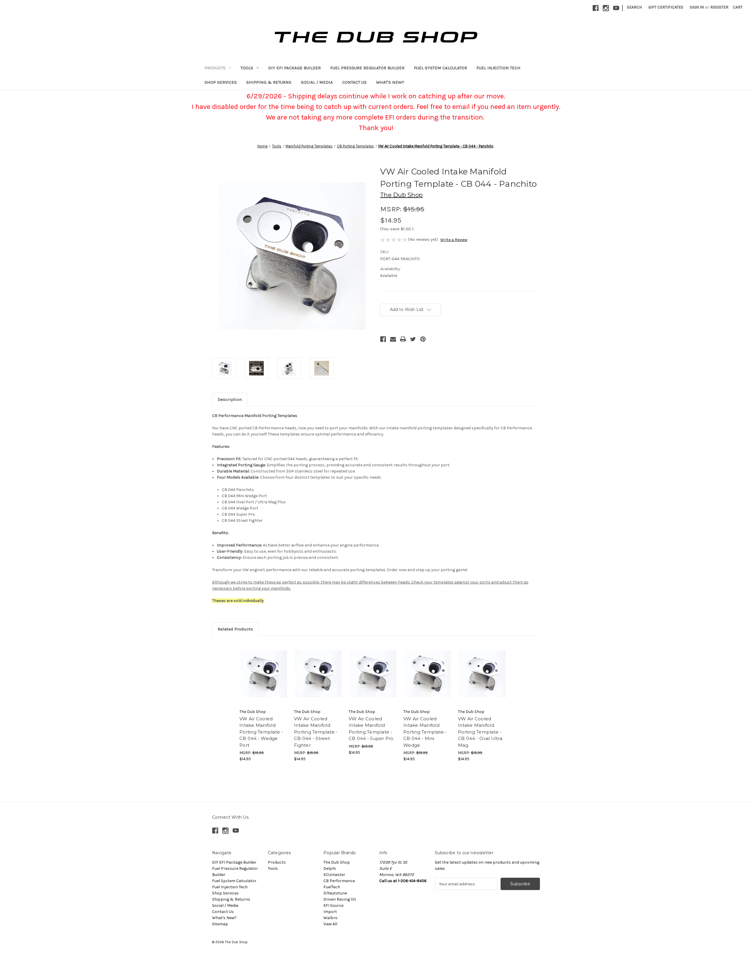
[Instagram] (606, 8)
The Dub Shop (336, 862)
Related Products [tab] (235, 629)
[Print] (403, 339)
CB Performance (339, 880)
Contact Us (354, 82)
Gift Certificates (665, 7)
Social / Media (317, 82)
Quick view (263, 673)
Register (719, 7)
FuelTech (331, 886)
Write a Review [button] (453, 239)
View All (330, 923)
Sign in (697, 7)
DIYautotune (335, 893)
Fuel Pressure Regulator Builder (367, 67)
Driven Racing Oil (339, 899)
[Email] (393, 339)
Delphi (329, 868)
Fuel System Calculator (440, 67)
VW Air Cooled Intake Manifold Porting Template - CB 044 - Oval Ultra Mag (480, 732)
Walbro (330, 917)
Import (330, 911)
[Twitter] (413, 339)
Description (230, 399)
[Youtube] (616, 8)
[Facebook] (595, 8)
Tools (247, 67)
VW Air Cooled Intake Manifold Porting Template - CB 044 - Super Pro (371, 728)
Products (215, 67)
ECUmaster (334, 874)
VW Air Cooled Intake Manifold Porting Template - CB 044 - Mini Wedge (425, 732)
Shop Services (220, 82)
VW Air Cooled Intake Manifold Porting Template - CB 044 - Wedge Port (261, 732)
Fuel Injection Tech (498, 67)
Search (634, 7)
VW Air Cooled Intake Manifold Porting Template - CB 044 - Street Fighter (316, 732)
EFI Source (333, 905)
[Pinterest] (423, 339)
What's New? (390, 82)
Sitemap (220, 923)
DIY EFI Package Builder (294, 67)
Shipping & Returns (268, 82)
